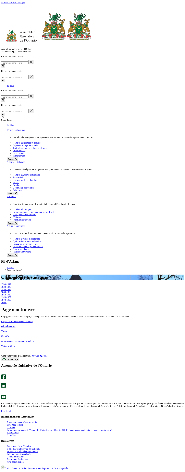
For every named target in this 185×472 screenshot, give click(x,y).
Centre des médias (15, 456)
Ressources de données (17, 459)
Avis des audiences (15, 462)
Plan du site (6, 411)
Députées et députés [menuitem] (16, 130)
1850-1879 (6, 289)
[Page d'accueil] (46, 46)
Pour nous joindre (15, 425)
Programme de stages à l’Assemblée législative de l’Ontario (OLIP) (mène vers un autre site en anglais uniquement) (59, 430)
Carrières (11, 427)
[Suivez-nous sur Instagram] (2, 373)
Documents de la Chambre (19, 446)
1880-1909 (6, 292)
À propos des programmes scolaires (17, 341)
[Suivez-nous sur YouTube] (3, 398)
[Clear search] (31, 62)
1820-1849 (6, 287)
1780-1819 (6, 284)
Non (44, 356)
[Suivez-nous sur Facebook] (3, 378)
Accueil (10, 267)
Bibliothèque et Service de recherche (23, 449)
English (10, 85)
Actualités (11, 435)
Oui (37, 356)
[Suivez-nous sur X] (2, 381)
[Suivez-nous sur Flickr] (2, 393)
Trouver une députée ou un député (22, 451)
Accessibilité (12, 432)
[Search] (3, 65)
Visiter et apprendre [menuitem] (16, 226)
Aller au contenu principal (13, 2)
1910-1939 (6, 294)
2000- (4, 302)
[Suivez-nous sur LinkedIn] (3, 387)
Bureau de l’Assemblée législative (22, 422)
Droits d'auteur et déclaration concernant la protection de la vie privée (36, 468)
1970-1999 (6, 300)
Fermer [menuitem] (11, 159)
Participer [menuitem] (11, 196)
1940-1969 (6, 297)
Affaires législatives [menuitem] (16, 162)
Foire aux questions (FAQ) (19, 454)
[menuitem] (27, 143)
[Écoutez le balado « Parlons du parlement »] (2, 390)
